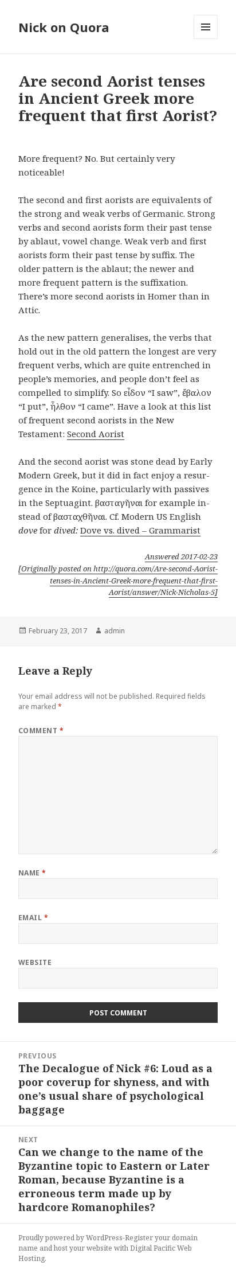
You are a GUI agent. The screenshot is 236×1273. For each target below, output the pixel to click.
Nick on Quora (63, 27)
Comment (41, 730)
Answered (181, 556)
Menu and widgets (206, 38)
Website (35, 962)
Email (33, 917)
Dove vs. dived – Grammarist (140, 530)
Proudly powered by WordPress (70, 1238)
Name (32, 873)
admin (114, 631)
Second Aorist (95, 433)
